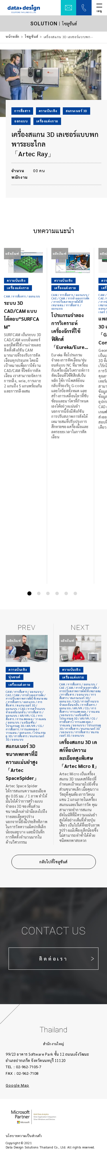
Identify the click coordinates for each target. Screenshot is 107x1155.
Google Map (17, 1085)
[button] (29, 593)
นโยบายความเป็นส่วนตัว (24, 1136)
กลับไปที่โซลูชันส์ (53, 861)
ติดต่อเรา (53, 958)
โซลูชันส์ (31, 36)
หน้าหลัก (12, 36)
